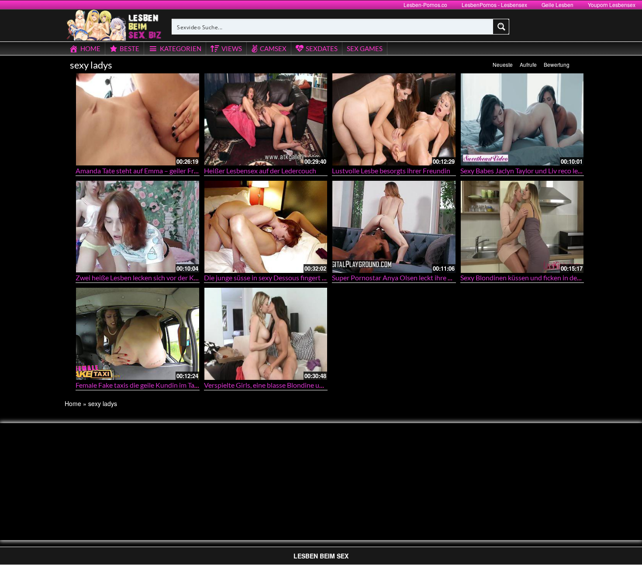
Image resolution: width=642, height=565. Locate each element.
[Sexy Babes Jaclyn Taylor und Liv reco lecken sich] (522, 119)
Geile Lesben (557, 4)
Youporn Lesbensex (611, 4)
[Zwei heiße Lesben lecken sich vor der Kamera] (138, 226)
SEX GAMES (365, 48)
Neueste (503, 64)
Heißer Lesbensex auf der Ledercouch (260, 170)
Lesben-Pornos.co (425, 4)
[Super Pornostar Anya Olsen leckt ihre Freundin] (394, 226)
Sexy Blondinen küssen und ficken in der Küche (530, 277)
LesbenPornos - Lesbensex (494, 4)
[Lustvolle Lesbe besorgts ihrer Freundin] (394, 119)
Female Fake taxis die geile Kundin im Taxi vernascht (153, 385)
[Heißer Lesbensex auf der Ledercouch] (266, 119)
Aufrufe (528, 64)
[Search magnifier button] (501, 26)
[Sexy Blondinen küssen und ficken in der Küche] (522, 226)
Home (73, 403)
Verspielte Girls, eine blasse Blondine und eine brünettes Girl (294, 385)
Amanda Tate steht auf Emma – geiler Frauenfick (147, 170)
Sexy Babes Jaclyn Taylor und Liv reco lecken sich (532, 170)
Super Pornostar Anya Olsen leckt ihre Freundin (403, 277)
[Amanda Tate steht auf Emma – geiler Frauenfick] (138, 119)
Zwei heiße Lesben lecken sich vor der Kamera (144, 277)
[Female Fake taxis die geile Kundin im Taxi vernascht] (138, 333)
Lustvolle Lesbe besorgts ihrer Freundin (391, 170)
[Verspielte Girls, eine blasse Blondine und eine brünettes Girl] (266, 333)
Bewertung (557, 64)
